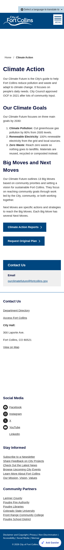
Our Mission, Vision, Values (20, 477)
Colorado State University (19, 510)
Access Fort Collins (15, 317)
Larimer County (12, 498)
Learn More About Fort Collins (21, 473)
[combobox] (41, 9)
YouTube (14, 427)
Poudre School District (17, 519)
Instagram (15, 414)
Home (8, 57)
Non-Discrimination (48, 534)
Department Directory (16, 310)
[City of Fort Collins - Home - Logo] (18, 21)
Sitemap (35, 538)
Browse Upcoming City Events (22, 469)
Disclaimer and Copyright (15, 534)
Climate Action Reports (23, 227)
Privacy (33, 534)
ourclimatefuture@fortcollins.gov (28, 281)
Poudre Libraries (13, 506)
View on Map (11, 347)
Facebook (15, 407)
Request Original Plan (22, 241)
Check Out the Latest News (20, 465)
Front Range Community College (23, 515)
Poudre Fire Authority (16, 502)
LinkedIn (14, 434)
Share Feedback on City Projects (23, 461)
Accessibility (9, 538)
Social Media (23, 538)
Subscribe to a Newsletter (19, 456)
